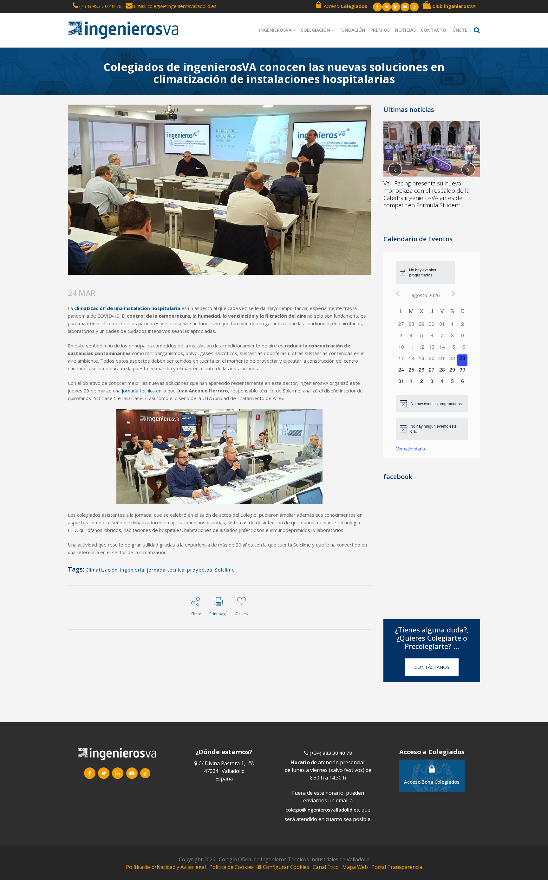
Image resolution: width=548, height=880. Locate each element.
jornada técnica (166, 569)
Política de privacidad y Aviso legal (166, 867)
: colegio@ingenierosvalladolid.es (181, 6)
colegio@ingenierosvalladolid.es (322, 809)
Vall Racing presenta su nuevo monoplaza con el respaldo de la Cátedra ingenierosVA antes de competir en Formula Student (426, 194)
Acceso (344, 6)
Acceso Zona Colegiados (432, 782)
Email (139, 6)
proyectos (199, 569)
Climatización (102, 569)
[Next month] (453, 293)
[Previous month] (398, 293)
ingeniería (132, 569)
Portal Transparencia (396, 867)
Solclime (225, 569)
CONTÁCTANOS (431, 667)
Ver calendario (410, 448)
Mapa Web (355, 867)
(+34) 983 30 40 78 (100, 6)
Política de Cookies (232, 867)
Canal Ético (326, 867)
